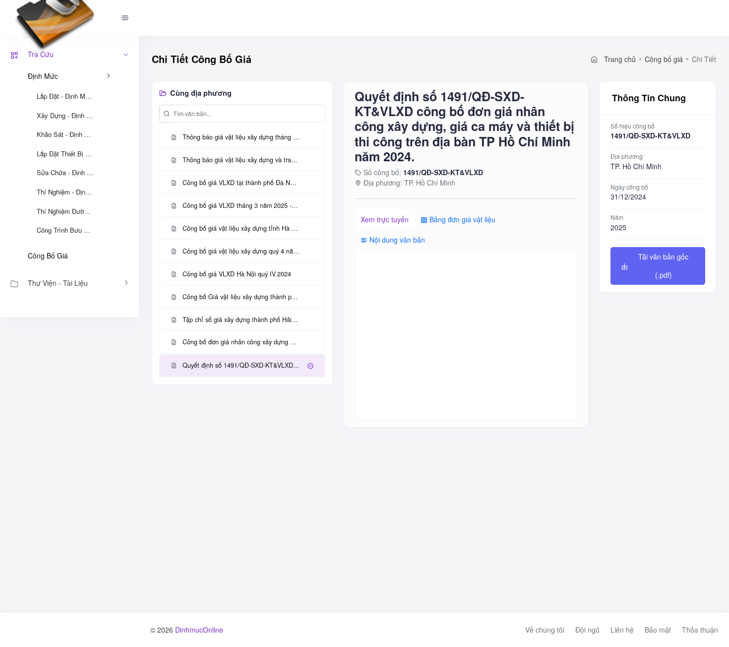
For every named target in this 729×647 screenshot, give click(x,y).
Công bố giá (48, 255)
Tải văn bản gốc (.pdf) (663, 266)
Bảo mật (658, 630)
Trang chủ (619, 59)
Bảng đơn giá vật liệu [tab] (461, 219)
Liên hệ (622, 630)
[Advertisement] (69, 466)
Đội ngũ (587, 630)
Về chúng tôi (544, 630)
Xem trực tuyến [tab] (385, 219)
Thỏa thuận (700, 630)
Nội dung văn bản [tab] (396, 240)
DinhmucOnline (199, 630)
